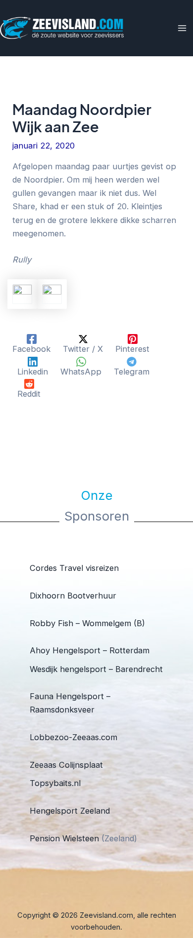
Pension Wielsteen (64, 838)
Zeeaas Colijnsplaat (66, 765)
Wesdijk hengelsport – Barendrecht (96, 669)
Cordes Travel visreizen (74, 568)
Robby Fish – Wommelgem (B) (87, 623)
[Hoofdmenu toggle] (182, 28)
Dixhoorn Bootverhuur (73, 595)
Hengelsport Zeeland (70, 811)
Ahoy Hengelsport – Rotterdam (89, 650)
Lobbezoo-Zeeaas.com (73, 737)
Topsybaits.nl (55, 783)
